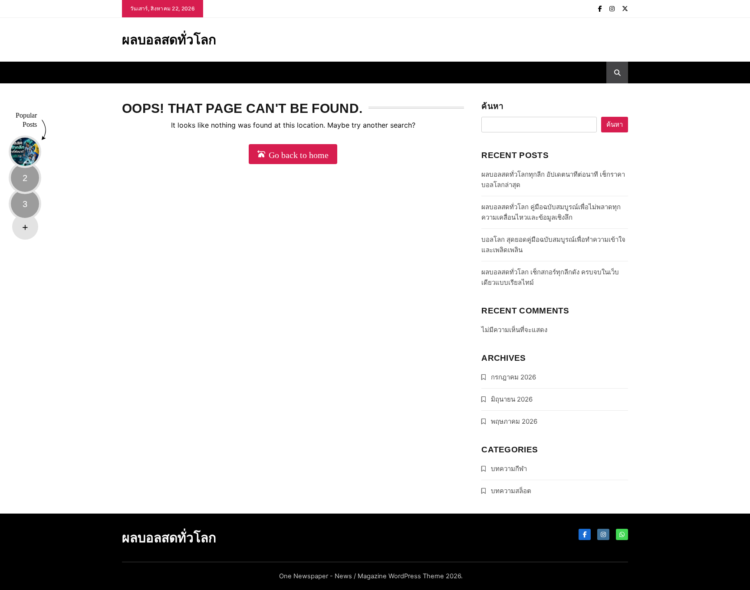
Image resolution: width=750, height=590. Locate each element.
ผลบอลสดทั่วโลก (169, 39)
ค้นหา (492, 106)
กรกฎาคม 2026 (513, 377)
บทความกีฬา (509, 469)
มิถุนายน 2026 (512, 399)
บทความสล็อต (511, 491)
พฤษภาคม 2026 (514, 421)
